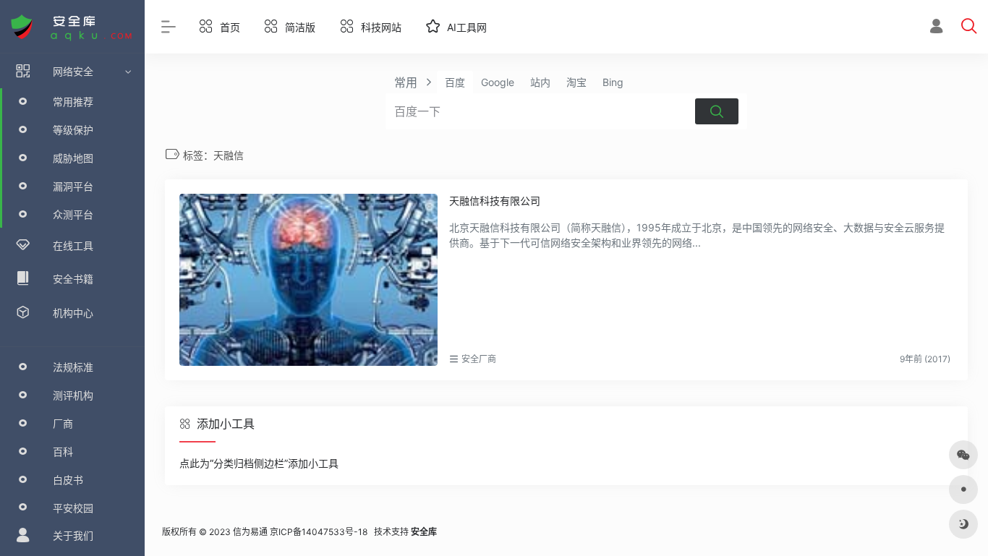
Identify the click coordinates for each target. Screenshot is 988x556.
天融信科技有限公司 (494, 200)
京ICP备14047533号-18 (318, 531)
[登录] (936, 27)
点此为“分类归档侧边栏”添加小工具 (258, 463)
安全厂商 (478, 359)
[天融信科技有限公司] (308, 280)
